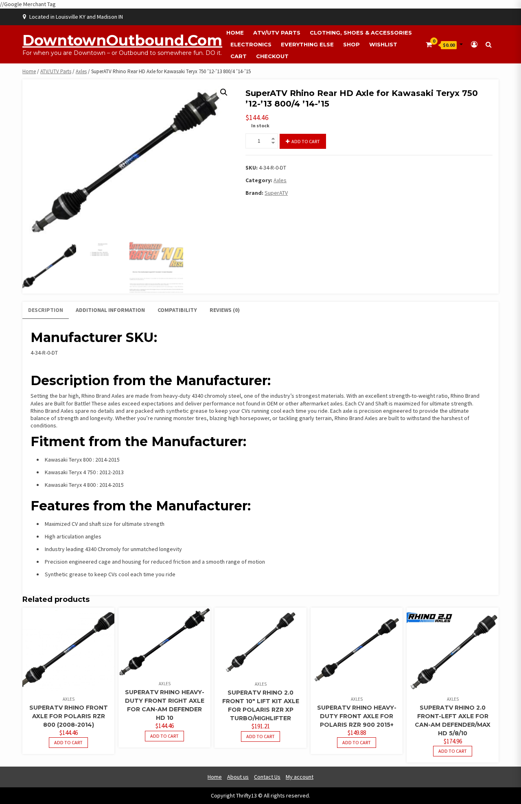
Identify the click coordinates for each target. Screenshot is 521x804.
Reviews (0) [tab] (225, 310)
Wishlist (383, 44)
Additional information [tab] (110, 310)
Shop (351, 44)
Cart (238, 56)
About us (238, 776)
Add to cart (305, 141)
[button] (224, 92)
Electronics (250, 44)
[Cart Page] (429, 44)
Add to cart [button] (68, 742)
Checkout (272, 56)
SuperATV (276, 192)
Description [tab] (45, 310)
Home (235, 32)
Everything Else (307, 44)
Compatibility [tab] (177, 310)
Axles (81, 71)
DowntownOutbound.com (122, 40)
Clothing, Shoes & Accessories (361, 32)
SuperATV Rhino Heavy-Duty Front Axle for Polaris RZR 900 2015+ (356, 716)
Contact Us (267, 776)
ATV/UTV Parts (276, 32)
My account (299, 776)
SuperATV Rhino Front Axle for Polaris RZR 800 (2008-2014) (68, 716)
